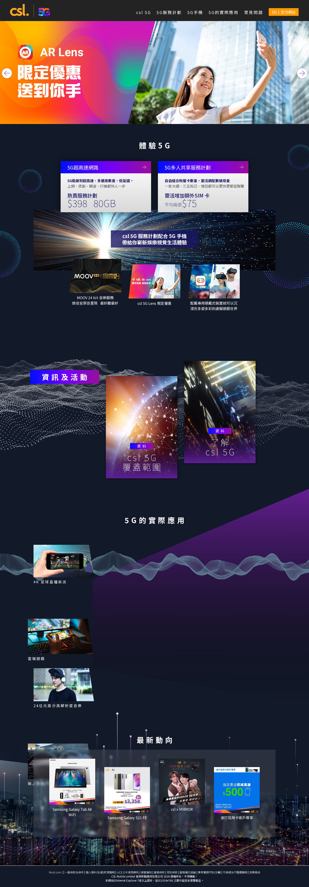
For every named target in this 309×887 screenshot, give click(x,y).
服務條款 (159, 872)
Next (302, 73)
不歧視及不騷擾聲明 (235, 872)
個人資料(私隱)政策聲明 (100, 872)
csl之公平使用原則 (128, 872)
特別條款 (172, 872)
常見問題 (253, 12)
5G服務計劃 (169, 12)
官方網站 (288, 12)
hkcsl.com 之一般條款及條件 (66, 872)
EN (274, 12)
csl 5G (143, 12)
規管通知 (146, 872)
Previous (7, 73)
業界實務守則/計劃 (209, 872)
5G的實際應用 (224, 12)
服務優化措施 (188, 872)
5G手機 (195, 12)
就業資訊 (254, 872)
